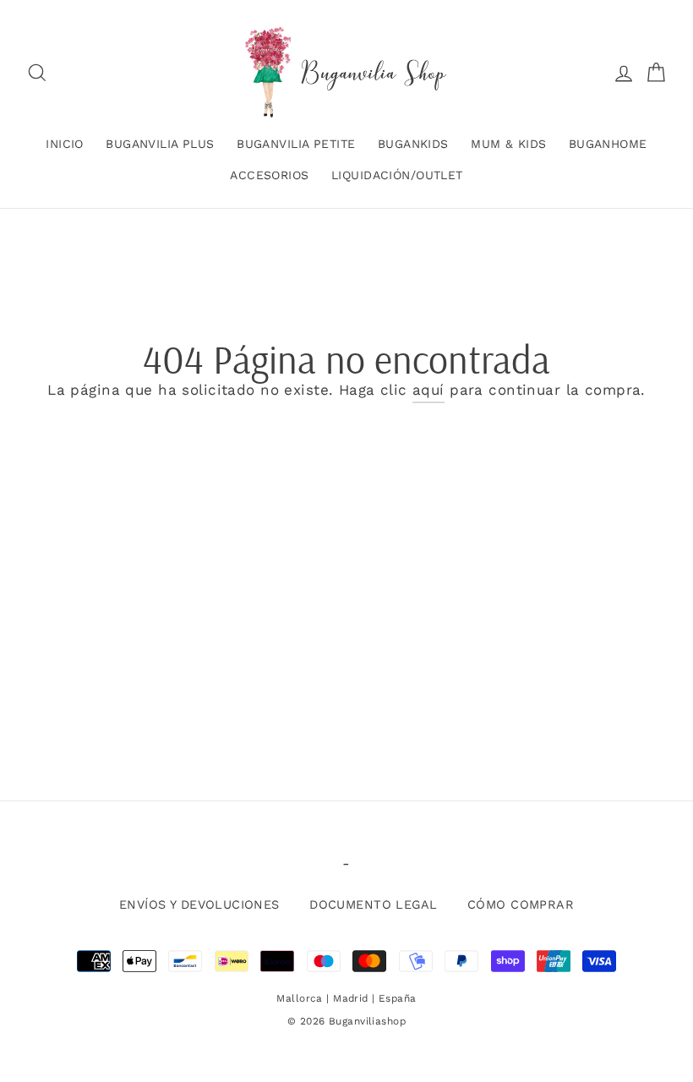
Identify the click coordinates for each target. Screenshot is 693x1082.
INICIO (65, 143)
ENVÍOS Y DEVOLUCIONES (199, 905)
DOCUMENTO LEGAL (373, 905)
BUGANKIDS (413, 143)
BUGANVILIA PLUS (160, 143)
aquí (428, 389)
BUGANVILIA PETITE (296, 143)
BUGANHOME (608, 143)
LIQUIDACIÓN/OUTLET (397, 175)
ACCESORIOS (269, 175)
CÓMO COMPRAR (520, 905)
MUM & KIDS (508, 143)
